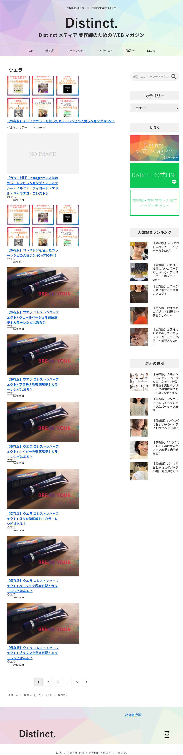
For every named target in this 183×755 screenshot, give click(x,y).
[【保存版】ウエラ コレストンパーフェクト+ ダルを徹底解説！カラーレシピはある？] (33, 489)
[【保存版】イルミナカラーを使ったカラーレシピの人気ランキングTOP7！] (62, 97)
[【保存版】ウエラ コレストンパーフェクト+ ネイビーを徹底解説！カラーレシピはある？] (33, 422)
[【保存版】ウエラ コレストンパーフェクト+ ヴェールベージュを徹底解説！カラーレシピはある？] (33, 288)
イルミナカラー (17, 127)
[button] (173, 76)
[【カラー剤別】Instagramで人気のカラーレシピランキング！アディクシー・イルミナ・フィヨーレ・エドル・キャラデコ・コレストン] (33, 153)
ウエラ (11, 259)
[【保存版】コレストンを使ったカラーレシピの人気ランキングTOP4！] (33, 226)
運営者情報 (133, 714)
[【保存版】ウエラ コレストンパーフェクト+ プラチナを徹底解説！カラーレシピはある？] (33, 355)
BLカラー (13, 197)
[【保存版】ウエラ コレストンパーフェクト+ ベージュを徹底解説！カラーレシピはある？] (33, 556)
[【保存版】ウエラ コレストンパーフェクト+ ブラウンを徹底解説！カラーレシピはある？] (33, 623)
